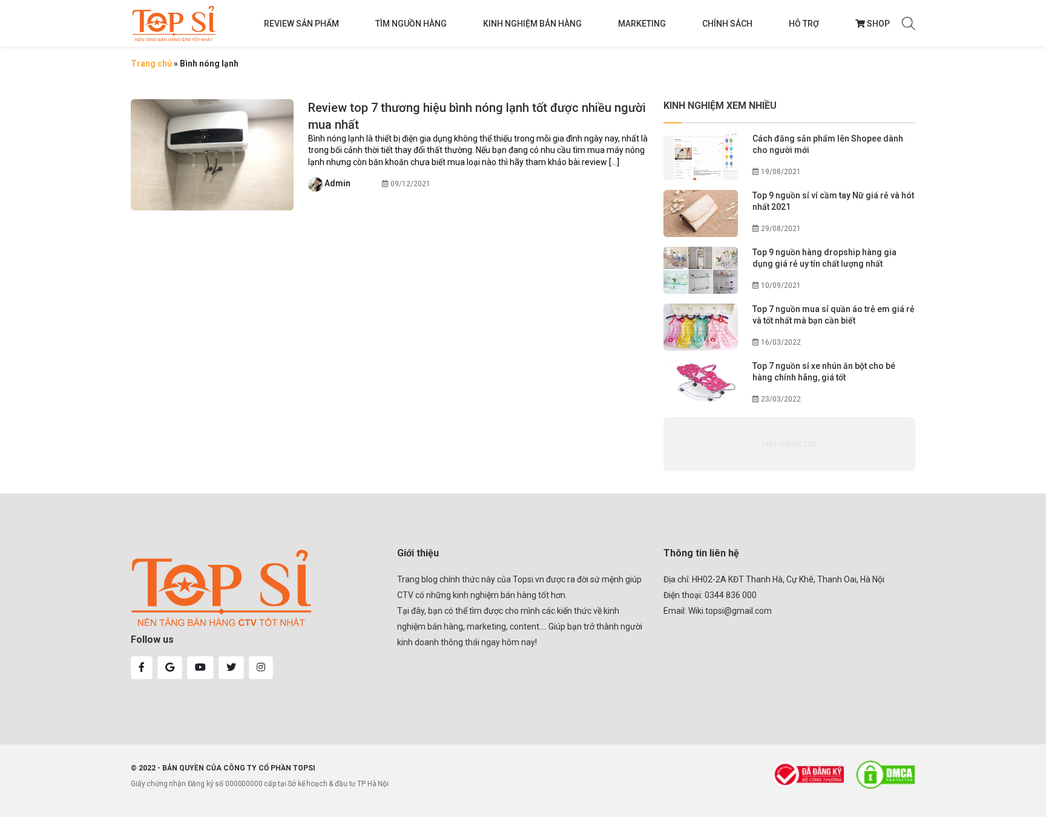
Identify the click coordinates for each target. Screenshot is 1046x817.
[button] (142, 667)
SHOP (878, 23)
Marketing (642, 23)
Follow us (152, 639)
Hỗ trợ (804, 23)
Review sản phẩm (301, 23)
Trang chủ (151, 63)
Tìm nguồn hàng (411, 23)
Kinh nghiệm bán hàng (532, 23)
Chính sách (727, 23)
